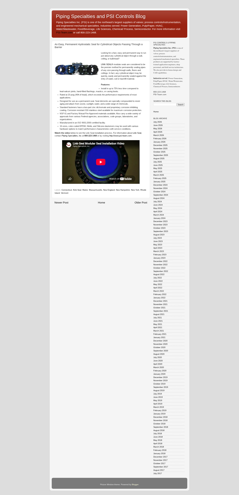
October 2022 (159, 268)
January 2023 (159, 258)
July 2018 (157, 434)
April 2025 (157, 172)
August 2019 (158, 390)
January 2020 (159, 374)
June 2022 (158, 281)
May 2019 (157, 400)
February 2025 (159, 178)
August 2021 (158, 314)
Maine (85, 190)
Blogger (135, 485)
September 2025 (160, 155)
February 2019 (159, 410)
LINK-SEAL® (107, 64)
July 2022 (157, 278)
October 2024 (159, 192)
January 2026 (159, 142)
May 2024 (157, 208)
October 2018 (159, 424)
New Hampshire (123, 190)
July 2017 (157, 473)
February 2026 (159, 139)
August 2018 (158, 430)
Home (101, 202)
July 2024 (157, 202)
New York (135, 190)
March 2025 (158, 175)
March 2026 (158, 135)
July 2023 (157, 238)
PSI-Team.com (64, 32)
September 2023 (160, 231)
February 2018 (159, 450)
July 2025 (157, 162)
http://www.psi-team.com (120, 136)
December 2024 (160, 185)
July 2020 (157, 357)
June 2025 (158, 165)
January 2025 (159, 182)
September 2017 (160, 467)
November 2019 (160, 380)
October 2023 (159, 228)
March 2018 (158, 447)
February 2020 (159, 371)
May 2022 (157, 284)
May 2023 (157, 245)
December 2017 (160, 457)
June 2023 (158, 241)
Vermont (64, 193)
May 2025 (157, 168)
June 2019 (158, 397)
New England (109, 190)
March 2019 (158, 407)
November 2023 (160, 225)
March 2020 (158, 367)
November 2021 (160, 304)
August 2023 (158, 235)
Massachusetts (95, 190)
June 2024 (158, 205)
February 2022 (159, 294)
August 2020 (158, 354)
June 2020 (158, 361)
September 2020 (160, 351)
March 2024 (158, 215)
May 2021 (157, 324)
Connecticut (67, 190)
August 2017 (158, 470)
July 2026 (157, 122)
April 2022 (157, 288)
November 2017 (160, 460)
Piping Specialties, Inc (72, 136)
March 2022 (158, 291)
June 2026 (158, 125)
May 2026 (157, 129)
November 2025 (160, 149)
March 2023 (158, 251)
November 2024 (160, 188)
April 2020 (157, 364)
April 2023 (157, 248)
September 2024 (160, 195)
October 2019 (159, 384)
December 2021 (160, 301)
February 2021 (159, 334)
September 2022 (160, 271)
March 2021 (158, 331)
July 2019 (157, 394)
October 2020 (159, 347)
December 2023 (160, 221)
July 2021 (157, 318)
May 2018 (157, 440)
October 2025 (159, 152)
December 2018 (160, 417)
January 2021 (159, 337)
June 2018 (158, 437)
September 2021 (160, 311)
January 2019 (159, 414)
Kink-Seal (77, 190)
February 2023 (159, 255)
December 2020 (160, 341)
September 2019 (160, 387)
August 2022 (158, 274)
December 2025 (160, 145)
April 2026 (157, 132)
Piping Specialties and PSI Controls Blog (101, 16)
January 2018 (159, 453)
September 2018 (160, 427)
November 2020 (160, 344)
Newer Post (61, 202)
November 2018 (160, 420)
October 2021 (159, 308)
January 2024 (159, 218)
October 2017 (159, 463)
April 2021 (157, 327)
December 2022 (160, 261)
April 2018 (157, 444)
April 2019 (157, 404)
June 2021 (158, 321)
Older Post (141, 202)
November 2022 (160, 265)
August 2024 (158, 198)
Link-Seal (137, 133)
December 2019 (160, 377)
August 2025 (158, 158)
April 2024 (157, 212)
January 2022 (159, 298)
